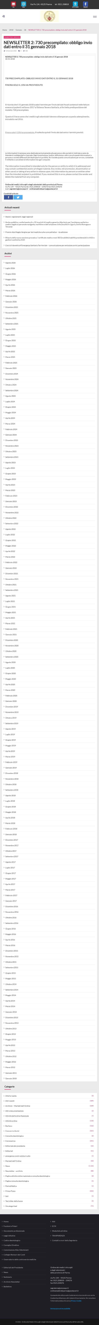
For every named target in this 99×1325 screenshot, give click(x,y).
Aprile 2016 (10, 940)
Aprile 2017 (10, 884)
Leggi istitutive (9, 1236)
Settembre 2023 (11, 457)
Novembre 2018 (11, 779)
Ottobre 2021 (10, 584)
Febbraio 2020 (11, 695)
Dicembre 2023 (11, 440)
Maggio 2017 (10, 879)
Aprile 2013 (10, 1045)
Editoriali (9, 1151)
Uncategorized (11, 1206)
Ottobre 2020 (10, 651)
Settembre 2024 (11, 390)
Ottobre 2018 (10, 784)
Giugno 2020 (10, 673)
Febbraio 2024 (11, 429)
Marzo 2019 (10, 757)
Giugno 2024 (10, 407)
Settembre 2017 (11, 856)
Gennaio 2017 (11, 901)
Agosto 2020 (10, 662)
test (6, 1196)
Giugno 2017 (10, 873)
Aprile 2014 (10, 1001)
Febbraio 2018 (11, 829)
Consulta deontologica (14, 1136)
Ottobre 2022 (10, 518)
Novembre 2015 (11, 956)
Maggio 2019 (10, 745)
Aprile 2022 (10, 551)
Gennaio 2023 (11, 501)
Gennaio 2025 (11, 368)
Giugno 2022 (10, 540)
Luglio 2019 (10, 734)
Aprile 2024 (10, 418)
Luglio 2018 (10, 801)
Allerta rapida (10, 1096)
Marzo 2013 (10, 1051)
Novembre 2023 (11, 446)
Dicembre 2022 (11, 507)
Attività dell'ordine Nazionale (17, 1116)
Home (6, 1221)
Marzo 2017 (10, 890)
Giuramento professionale (14, 1231)
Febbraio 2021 (11, 629)
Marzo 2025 (10, 357)
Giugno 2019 (10, 740)
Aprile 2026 (10, 285)
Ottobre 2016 (10, 917)
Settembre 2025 (11, 324)
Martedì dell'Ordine (13, 1161)
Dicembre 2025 (11, 307)
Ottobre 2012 (10, 1056)
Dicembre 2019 (11, 707)
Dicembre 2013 (11, 1017)
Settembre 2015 (11, 967)
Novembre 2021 (11, 579)
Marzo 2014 (10, 1006)
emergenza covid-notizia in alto (17, 1156)
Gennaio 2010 (11, 1078)
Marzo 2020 (10, 690)
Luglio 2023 (10, 468)
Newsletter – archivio (14, 1171)
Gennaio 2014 (11, 1012)
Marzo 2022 (10, 557)
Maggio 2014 (10, 995)
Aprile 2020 (10, 684)
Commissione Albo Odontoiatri (16, 1250)
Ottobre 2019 (10, 718)
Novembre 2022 (11, 512)
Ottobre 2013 (10, 1028)
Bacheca (8, 1126)
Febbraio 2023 (11, 496)
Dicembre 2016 (11, 906)
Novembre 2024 (11, 379)
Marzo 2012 (10, 1067)
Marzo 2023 (10, 490)
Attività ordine (11, 1121)
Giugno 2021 (10, 607)
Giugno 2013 (10, 1034)
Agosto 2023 (10, 462)
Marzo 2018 (10, 823)
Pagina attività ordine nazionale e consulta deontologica (27, 1176)
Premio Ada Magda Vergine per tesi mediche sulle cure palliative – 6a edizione (36, 232)
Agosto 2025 (10, 329)
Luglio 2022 (10, 534)
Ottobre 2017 (10, 851)
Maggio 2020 (10, 679)
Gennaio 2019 (11, 768)
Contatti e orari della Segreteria (64, 1240)
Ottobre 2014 (10, 984)
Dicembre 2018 (11, 773)
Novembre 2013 (11, 1023)
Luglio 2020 (10, 668)
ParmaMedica (11, 1186)
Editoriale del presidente (15, 1146)
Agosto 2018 (10, 795)
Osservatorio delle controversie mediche (20, 1259)
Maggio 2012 (10, 1062)
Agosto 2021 (10, 596)
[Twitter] (18, 197)
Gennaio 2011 (11, 1073)
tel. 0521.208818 (62, 4)
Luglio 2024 (10, 401)
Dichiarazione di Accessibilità (60, 1309)
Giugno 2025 (10, 340)
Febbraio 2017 (11, 895)
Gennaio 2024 (11, 435)
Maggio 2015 (10, 978)
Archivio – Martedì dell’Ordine (17, 1106)
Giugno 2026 (10, 274)
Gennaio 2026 (11, 302)
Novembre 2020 (11, 646)
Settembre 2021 (11, 590)
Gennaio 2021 (11, 634)
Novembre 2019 (11, 712)
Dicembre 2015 (11, 951)
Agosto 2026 (10, 263)
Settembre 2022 (11, 523)
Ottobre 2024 (10, 385)
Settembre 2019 (11, 723)
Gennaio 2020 (11, 701)
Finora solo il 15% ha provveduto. (20, 132)
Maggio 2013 (10, 1039)
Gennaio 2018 (11, 834)
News (7, 1166)
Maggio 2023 (10, 479)
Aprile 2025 (10, 351)
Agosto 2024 (10, 396)
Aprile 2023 (10, 485)
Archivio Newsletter (12, 1282)
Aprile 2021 (10, 618)
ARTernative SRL (78, 1322)
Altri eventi (9, 1101)
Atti (53, 1221)
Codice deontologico (12, 1240)
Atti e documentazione (14, 1111)
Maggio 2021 (10, 612)
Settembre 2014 (11, 990)
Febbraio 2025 (11, 363)
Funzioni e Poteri (10, 1226)
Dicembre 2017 (11, 840)
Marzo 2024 (10, 424)
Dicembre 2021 (11, 573)
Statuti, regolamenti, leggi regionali (19, 217)
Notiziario (8, 1277)
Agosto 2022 (10, 529)
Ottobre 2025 (10, 318)
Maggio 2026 (10, 279)
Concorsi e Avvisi (12, 1131)
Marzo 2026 (10, 290)
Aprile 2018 (10, 818)
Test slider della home (14, 1201)
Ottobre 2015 (10, 962)
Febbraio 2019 (11, 762)
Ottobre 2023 (10, 451)
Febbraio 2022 (11, 562)
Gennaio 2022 (11, 568)
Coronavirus (10, 1141)
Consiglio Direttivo (11, 1245)
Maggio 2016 (10, 934)
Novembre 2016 (11, 912)
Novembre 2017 (11, 845)
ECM (54, 1226)
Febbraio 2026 (11, 296)
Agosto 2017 (10, 862)
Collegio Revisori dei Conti (14, 1255)
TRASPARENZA (58, 1236)
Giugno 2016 (10, 929)
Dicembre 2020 (11, 640)
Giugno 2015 (10, 973)
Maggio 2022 (10, 546)
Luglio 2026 (10, 268)
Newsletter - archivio (12, 37)
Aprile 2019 (10, 751)
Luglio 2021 (10, 601)
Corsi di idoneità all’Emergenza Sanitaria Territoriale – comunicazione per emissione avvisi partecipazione (47, 245)
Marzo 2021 (10, 623)
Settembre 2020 (11, 657)
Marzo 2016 (10, 945)
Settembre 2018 (11, 790)
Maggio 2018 (10, 812)
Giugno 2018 (10, 807)
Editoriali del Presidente (13, 1267)
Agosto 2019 (10, 729)
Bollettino (8, 1286)
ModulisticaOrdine (59, 1231)
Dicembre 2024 (11, 374)
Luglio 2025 (10, 335)
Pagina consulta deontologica (17, 1181)
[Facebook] (8, 197)
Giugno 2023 (10, 473)
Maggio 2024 (10, 412)
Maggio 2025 (10, 346)
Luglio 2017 (10, 868)
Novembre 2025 (11, 313)
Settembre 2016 (11, 923)
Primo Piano (10, 1191)
